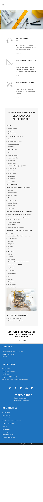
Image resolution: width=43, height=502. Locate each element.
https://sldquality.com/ (21, 398)
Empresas (11, 244)
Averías (10, 279)
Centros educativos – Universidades (18, 262)
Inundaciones (12, 287)
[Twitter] (32, 388)
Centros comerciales (14, 249)
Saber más (19, 53)
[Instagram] (10, 388)
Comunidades (12, 238)
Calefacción (11, 171)
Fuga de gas (12, 284)
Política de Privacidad (8, 437)
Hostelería (11, 251)
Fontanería (11, 160)
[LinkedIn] (21, 388)
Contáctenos (6, 368)
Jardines (10, 256)
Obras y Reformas (7, 418)
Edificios (10, 241)
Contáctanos (21, 340)
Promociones (6, 415)
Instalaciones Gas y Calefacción (11, 421)
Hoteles (10, 246)
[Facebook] (15, 388)
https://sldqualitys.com (15, 318)
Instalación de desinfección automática (19, 236)
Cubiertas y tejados (13, 144)
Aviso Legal (5, 432)
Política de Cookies (7, 434)
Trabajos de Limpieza (8, 423)
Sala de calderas (13, 155)
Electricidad (11, 176)
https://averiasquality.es (15, 321)
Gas (9, 153)
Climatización (12, 168)
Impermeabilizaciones (15, 141)
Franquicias (6, 429)
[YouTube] (26, 388)
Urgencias (11, 282)
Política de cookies (11, 444)
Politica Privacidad (31, 444)
